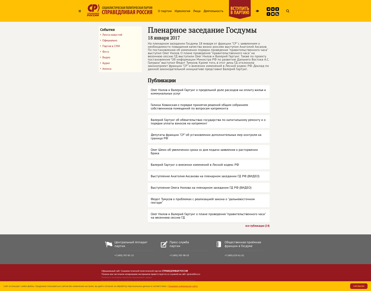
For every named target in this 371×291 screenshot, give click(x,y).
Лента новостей (112, 34)
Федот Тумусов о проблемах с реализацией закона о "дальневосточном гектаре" (203, 200)
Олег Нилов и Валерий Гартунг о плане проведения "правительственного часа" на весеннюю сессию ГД (208, 215)
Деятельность (213, 11)
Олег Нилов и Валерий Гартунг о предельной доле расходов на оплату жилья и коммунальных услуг (208, 91)
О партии (165, 11)
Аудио (106, 63)
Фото (105, 51)
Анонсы (106, 68)
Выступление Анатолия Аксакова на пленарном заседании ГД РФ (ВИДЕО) (205, 176)
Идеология (182, 11)
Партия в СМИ (111, 46)
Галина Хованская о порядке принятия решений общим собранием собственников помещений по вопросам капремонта (199, 106)
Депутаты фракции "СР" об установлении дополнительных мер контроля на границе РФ (206, 136)
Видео (106, 57)
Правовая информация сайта (183, 286)
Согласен (358, 286)
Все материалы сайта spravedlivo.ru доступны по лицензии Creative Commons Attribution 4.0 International (148, 280)
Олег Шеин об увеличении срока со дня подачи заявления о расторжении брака (204, 151)
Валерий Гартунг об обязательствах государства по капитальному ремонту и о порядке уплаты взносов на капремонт (208, 121)
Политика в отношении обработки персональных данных (126, 277)
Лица (197, 11)
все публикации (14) (257, 225)
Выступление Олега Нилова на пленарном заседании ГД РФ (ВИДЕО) (201, 187)
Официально (109, 40)
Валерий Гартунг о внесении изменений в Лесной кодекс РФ (195, 165)
